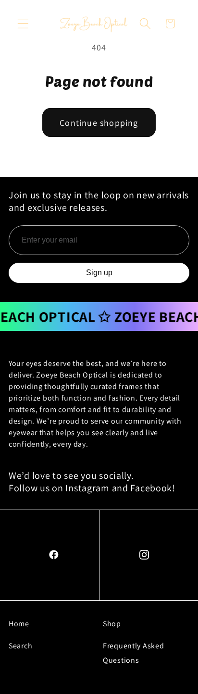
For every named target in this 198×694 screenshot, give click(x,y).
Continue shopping (99, 122)
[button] (23, 24)
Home (19, 624)
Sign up (99, 272)
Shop (112, 624)
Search (20, 646)
